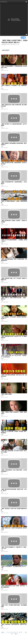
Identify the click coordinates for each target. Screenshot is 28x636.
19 (11, 633)
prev (3, 632)
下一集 (23, 38)
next (16, 633)
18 (25, 632)
